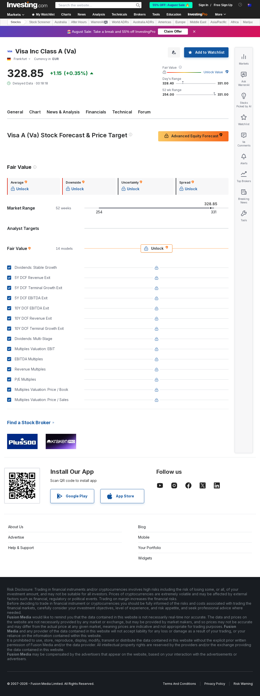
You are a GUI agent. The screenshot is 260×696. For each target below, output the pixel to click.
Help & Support (21, 547)
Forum (144, 111)
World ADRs (120, 22)
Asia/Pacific (218, 22)
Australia (61, 22)
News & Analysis (63, 111)
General (15, 111)
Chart (35, 111)
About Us (15, 527)
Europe (180, 22)
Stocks (16, 22)
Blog (142, 527)
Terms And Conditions (179, 684)
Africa (235, 22)
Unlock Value (213, 72)
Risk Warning (243, 684)
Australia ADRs (143, 22)
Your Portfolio (149, 547)
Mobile (144, 537)
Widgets (145, 558)
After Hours (79, 22)
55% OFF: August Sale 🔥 (171, 5)
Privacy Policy (214, 684)
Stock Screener (39, 22)
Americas (164, 22)
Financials (96, 111)
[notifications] (240, 4)
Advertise (16, 537)
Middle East (198, 22)
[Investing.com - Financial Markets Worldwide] (27, 5)
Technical (122, 111)
